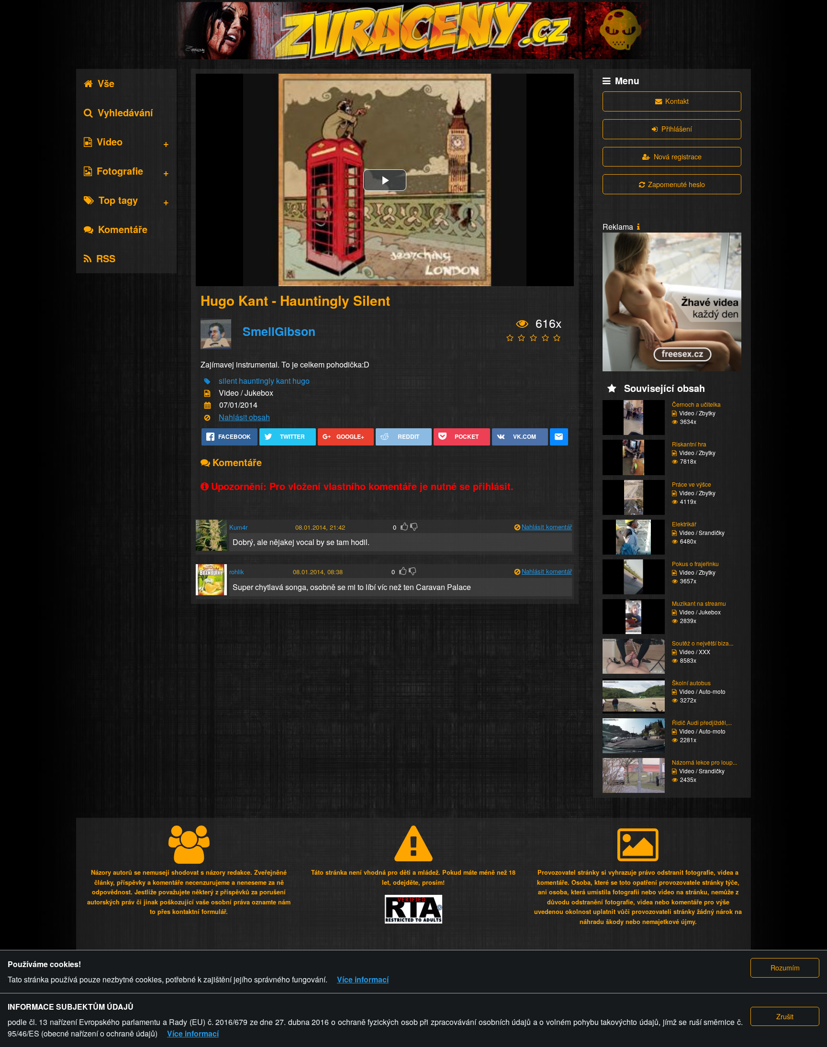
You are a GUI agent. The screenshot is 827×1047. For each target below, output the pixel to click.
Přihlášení (676, 128)
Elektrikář (684, 524)
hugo (301, 380)
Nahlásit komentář (547, 526)
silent (228, 380)
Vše (106, 83)
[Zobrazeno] (522, 323)
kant (283, 380)
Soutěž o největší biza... (702, 643)
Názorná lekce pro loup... (704, 762)
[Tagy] (207, 381)
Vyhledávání (125, 112)
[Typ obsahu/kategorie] (207, 394)
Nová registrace (678, 156)
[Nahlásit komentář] (517, 527)
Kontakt (677, 101)
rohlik (236, 571)
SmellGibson (279, 331)
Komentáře (122, 229)
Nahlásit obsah (244, 417)
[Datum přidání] (207, 406)
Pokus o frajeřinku (695, 563)
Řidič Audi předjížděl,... (702, 722)
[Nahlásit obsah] (207, 417)
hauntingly (256, 380)
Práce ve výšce (691, 484)
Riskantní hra (689, 444)
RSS (105, 258)
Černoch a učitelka (696, 404)
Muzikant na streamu (699, 603)
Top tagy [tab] (118, 200)
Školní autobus (691, 683)
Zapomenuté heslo (676, 184)
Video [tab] (110, 141)
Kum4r (238, 527)
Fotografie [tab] (120, 171)
